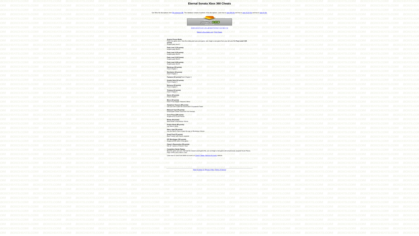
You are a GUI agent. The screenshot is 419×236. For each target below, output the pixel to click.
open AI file (263, 13)
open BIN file (231, 13)
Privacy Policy (210, 170)
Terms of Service (220, 170)
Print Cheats (218, 32)
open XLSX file (247, 13)
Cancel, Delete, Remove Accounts (206, 155)
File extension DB (177, 13)
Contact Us (201, 170)
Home (195, 170)
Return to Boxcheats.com (205, 32)
